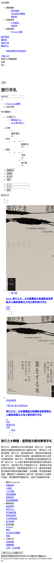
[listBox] (27, 195)
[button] (27, 17)
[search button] (2, 99)
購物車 (4, 40)
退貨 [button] (16, 51)
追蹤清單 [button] (10, 51)
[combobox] (27, 91)
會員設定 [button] (22, 51)
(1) (16, 120)
